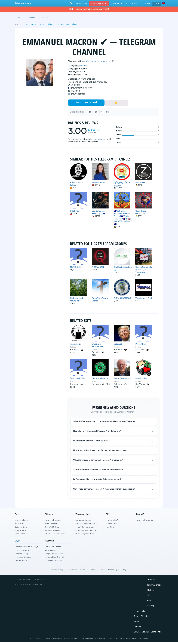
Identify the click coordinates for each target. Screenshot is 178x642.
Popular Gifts (111, 523)
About (136, 621)
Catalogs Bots (21, 527)
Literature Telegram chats (86, 530)
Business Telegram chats (86, 523)
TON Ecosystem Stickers (55, 534)
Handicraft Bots (21, 534)
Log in (156, 3)
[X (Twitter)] (96, 112)
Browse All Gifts (112, 520)
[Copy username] (113, 61)
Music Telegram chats (84, 534)
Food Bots (19, 523)
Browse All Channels (53, 547)
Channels (151, 580)
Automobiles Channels (55, 557)
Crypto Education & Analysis (27, 547)
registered (97, 139)
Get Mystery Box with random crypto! (89, 9)
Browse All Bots (21, 520)
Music (102, 570)
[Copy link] (107, 112)
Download (115, 3)
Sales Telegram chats (84, 527)
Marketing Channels (53, 560)
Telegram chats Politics (67, 24)
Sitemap (150, 606)
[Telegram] (90, 112)
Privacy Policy (140, 611)
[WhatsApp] (101, 112)
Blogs (124, 570)
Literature (92, 570)
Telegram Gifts (21, 560)
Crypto (18, 541)
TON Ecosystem (22, 550)
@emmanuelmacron (98, 61)
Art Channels (50, 550)
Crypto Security (21, 554)
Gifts (149, 595)
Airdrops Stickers (52, 530)
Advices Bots (20, 530)
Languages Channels (54, 554)
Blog (127, 3)
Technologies (113, 570)
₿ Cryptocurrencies (98, 3)
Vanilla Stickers (51, 523)
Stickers (150, 590)
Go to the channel (86, 103)
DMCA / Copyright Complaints (147, 632)
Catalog (135, 3)
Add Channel (81, 3)
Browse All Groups (83, 520)
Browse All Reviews (144, 520)
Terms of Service (141, 616)
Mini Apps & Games (23, 557)
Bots (149, 600)
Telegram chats (154, 585)
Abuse (147, 3)
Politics (84, 66)
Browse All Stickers (53, 520)
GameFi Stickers (52, 527)
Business (73, 570)
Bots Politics (30, 24)
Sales (82, 570)
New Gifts (110, 527)
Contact (137, 627)
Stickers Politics (46, 24)
